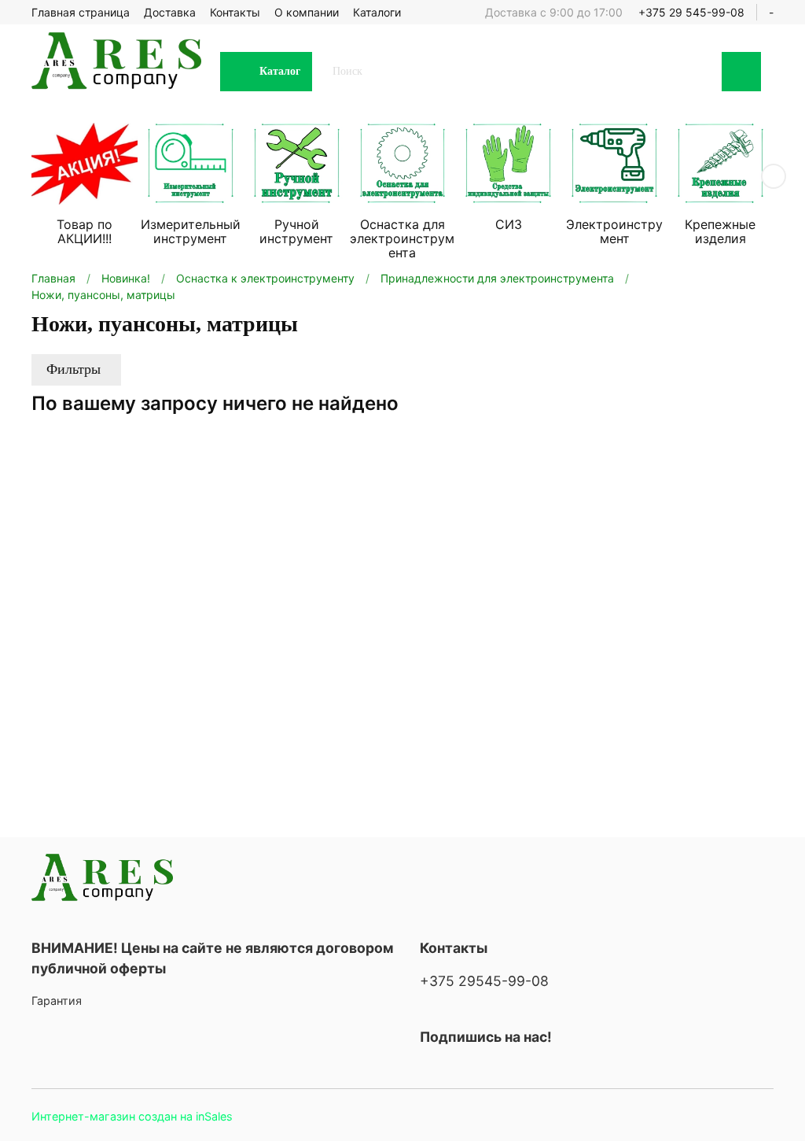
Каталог (279, 71)
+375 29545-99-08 (484, 981)
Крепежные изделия (720, 231)
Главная (53, 278)
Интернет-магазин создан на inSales (132, 1116)
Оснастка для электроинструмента (402, 238)
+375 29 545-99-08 (691, 12)
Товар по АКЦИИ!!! (84, 231)
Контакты (235, 12)
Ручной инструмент (296, 231)
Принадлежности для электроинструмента (497, 278)
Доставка (170, 12)
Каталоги (377, 12)
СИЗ (508, 224)
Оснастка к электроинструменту (265, 278)
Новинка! (125, 278)
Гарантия (56, 1000)
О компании (306, 12)
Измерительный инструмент (191, 231)
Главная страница (80, 12)
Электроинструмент (614, 231)
